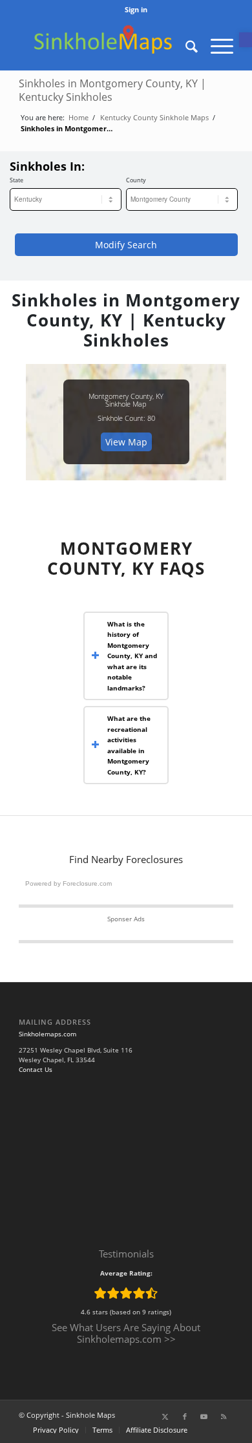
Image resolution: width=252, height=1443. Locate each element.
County (136, 180)
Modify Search (126, 245)
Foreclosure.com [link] (87, 883)
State (16, 180)
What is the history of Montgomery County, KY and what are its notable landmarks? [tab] (132, 655)
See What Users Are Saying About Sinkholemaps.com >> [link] (126, 1333)
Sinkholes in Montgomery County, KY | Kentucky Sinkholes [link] (112, 90)
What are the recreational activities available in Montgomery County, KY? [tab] (129, 745)
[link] (245, 39)
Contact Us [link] (35, 1069)
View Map (126, 442)
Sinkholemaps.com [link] (47, 1033)
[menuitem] (136, 9)
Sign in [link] (136, 9)
